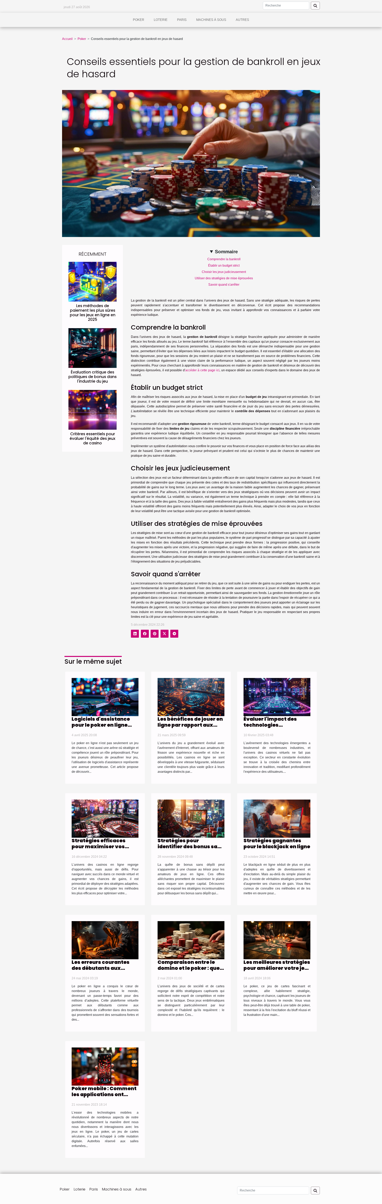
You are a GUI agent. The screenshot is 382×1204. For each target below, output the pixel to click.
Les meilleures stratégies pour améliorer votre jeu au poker (277, 968)
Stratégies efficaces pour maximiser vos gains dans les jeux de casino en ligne (100, 849)
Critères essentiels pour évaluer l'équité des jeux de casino (92, 438)
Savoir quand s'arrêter (223, 284)
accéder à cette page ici (202, 370)
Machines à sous (211, 19)
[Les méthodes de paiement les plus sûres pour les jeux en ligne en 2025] (92, 281)
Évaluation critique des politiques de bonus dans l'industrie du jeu (92, 376)
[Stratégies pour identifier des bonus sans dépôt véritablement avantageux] (191, 818)
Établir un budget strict (224, 265)
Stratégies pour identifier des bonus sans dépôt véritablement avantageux (191, 849)
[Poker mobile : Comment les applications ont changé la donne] (105, 1066)
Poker (138, 19)
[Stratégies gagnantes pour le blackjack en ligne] (277, 818)
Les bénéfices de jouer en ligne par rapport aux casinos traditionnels (190, 725)
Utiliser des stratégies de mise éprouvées (224, 278)
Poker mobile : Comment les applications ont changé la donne (104, 1094)
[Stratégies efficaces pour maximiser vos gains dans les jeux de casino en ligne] (105, 818)
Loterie (161, 19)
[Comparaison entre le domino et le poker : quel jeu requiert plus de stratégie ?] (191, 940)
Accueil (67, 39)
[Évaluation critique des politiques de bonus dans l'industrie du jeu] (92, 348)
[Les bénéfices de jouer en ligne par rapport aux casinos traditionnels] (191, 697)
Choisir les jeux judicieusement (224, 272)
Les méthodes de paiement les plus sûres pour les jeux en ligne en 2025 (92, 312)
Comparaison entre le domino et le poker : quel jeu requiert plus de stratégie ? (189, 971)
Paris (182, 19)
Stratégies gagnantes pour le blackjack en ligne (277, 843)
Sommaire (226, 251)
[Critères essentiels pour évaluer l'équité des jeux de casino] (92, 409)
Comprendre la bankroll (224, 259)
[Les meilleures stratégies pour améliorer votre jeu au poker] (277, 940)
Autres (242, 19)
